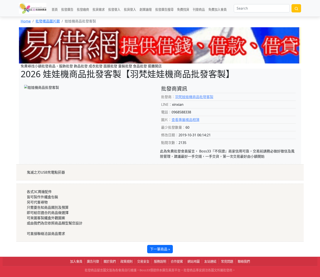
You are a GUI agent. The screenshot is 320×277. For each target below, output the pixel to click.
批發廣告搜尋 (164, 9)
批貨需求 (99, 9)
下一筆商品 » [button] (160, 249)
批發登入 (114, 9)
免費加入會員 (217, 9)
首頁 (55, 9)
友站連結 (210, 261)
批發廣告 (67, 9)
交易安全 (143, 261)
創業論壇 (146, 9)
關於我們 (110, 261)
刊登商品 (199, 9)
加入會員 (76, 261)
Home (26, 21)
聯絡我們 (244, 261)
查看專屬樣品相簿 (185, 119)
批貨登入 (130, 9)
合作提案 (177, 261)
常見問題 (227, 261)
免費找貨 (183, 9)
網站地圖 (193, 261)
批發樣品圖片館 (47, 21)
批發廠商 (83, 9)
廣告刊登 (93, 261)
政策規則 (126, 261)
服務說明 (160, 261)
